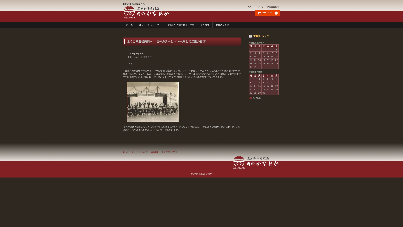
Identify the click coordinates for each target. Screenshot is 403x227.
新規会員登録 (273, 7)
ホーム (129, 25)
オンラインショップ (149, 25)
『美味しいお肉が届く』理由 (179, 25)
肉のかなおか (146, 12)
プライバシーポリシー (170, 152)
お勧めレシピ (222, 25)
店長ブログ (146, 57)
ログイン (260, 7)
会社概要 (205, 25)
